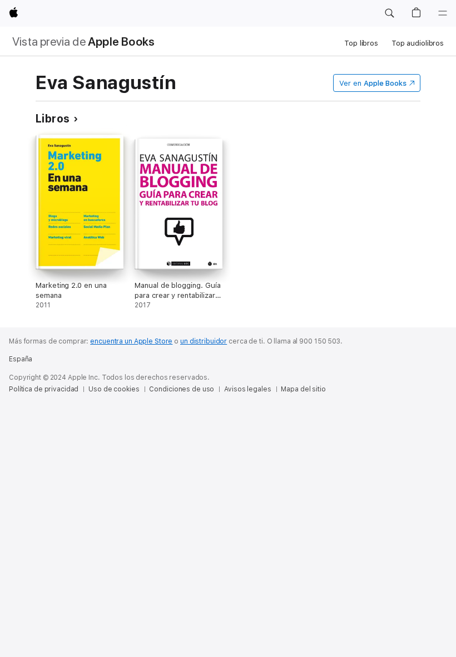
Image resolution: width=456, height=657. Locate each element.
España (20, 359)
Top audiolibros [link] (417, 43)
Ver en (373, 83)
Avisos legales (247, 389)
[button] (389, 13)
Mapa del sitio (303, 389)
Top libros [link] (361, 43)
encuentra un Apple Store (131, 341)
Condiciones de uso (181, 389)
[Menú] (442, 13)
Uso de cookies (113, 389)
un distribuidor (203, 341)
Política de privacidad (43, 389)
